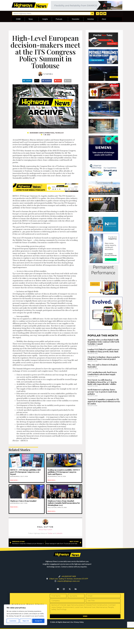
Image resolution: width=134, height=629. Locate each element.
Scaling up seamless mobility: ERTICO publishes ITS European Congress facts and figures (64, 472)
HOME (18, 19)
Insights (45, 19)
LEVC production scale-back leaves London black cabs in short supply (102, 373)
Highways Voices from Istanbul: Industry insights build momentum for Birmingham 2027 (64, 503)
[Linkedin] (101, 13)
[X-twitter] (97, 13)
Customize (12, 621)
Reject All (26, 621)
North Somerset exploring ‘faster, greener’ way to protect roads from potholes (102, 391)
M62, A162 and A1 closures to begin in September (103, 366)
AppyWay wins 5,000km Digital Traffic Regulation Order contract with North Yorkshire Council (103, 342)
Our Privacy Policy (77, 622)
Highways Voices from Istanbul (23, 501)
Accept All (38, 621)
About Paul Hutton (45, 529)
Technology (59, 133)
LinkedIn (59, 533)
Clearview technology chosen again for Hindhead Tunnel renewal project (104, 358)
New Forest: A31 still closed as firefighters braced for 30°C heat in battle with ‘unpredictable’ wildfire (102, 382)
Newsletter (75, 19)
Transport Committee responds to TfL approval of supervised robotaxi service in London (104, 401)
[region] (25, 614)
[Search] (92, 13)
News (31, 19)
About (104, 19)
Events (41, 133)
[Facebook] (104, 13)
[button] (27, 80)
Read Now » (14, 480)
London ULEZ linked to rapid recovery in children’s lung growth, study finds (103, 350)
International (49, 133)
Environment (34, 133)
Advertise (90, 19)
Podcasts (59, 19)
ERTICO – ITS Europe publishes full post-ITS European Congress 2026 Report (25, 472)
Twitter (50, 533)
